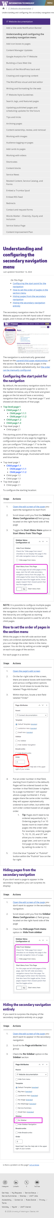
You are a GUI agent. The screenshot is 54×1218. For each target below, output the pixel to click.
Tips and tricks (13, 117)
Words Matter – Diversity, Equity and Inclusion (24, 217)
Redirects (10, 203)
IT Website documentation (19, 8)
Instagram (5, 1186)
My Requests (17, 1193)
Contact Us (19, 1200)
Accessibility (6, 1200)
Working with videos (16, 155)
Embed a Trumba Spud (18, 190)
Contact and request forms (19, 209)
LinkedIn (16, 1186)
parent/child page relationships (32, 360)
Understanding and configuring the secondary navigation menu (25, 36)
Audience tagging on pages (19, 142)
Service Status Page (15, 225)
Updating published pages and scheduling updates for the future (23, 109)
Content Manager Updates (19, 50)
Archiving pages (14, 123)
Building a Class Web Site (18, 62)
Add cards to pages (15, 149)
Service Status (30, 1193)
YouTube (37, 1186)
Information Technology (21, 3)
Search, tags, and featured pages (22, 101)
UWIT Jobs (33, 1196)
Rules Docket (31, 1200)
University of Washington (5, 3)
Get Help (5, 1193)
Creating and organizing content (22, 75)
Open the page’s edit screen (26, 671)
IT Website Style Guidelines (19, 94)
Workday (5, 1207)
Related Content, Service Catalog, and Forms (24, 182)
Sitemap (23, 1196)
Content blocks (13, 168)
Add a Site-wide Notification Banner (24, 27)
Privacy (42, 1200)
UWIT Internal (25, 1207)
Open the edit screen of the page (29, 506)
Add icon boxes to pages (18, 43)
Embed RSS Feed (14, 196)
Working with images (16, 136)
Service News (12, 174)
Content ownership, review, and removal (26, 129)
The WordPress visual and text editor (24, 82)
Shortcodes (11, 161)
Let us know (34, 1165)
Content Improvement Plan (19, 232)
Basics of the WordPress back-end (23, 69)
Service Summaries (9, 1196)
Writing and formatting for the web (23, 88)
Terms (4, 1203)
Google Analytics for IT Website (21, 56)
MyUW (14, 1207)
